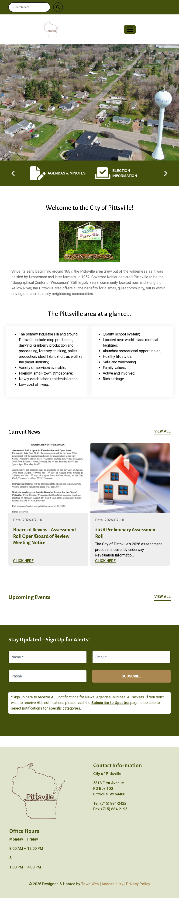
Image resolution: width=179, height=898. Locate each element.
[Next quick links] (165, 173)
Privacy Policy (138, 884)
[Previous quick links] (13, 173)
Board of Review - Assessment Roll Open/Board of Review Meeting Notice (44, 536)
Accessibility (112, 884)
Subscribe (131, 676)
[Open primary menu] (130, 29)
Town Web (90, 884)
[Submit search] (58, 7)
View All (162, 431)
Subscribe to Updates (110, 702)
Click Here (23, 561)
